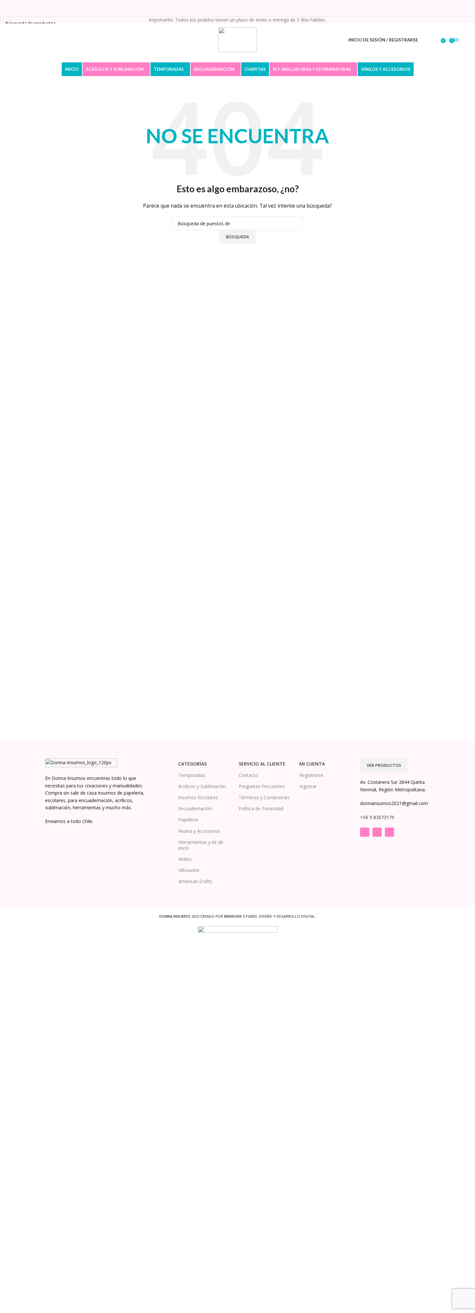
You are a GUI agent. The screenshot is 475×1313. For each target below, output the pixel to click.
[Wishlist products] (436, 39)
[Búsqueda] (427, 39)
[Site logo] (237, 39)
